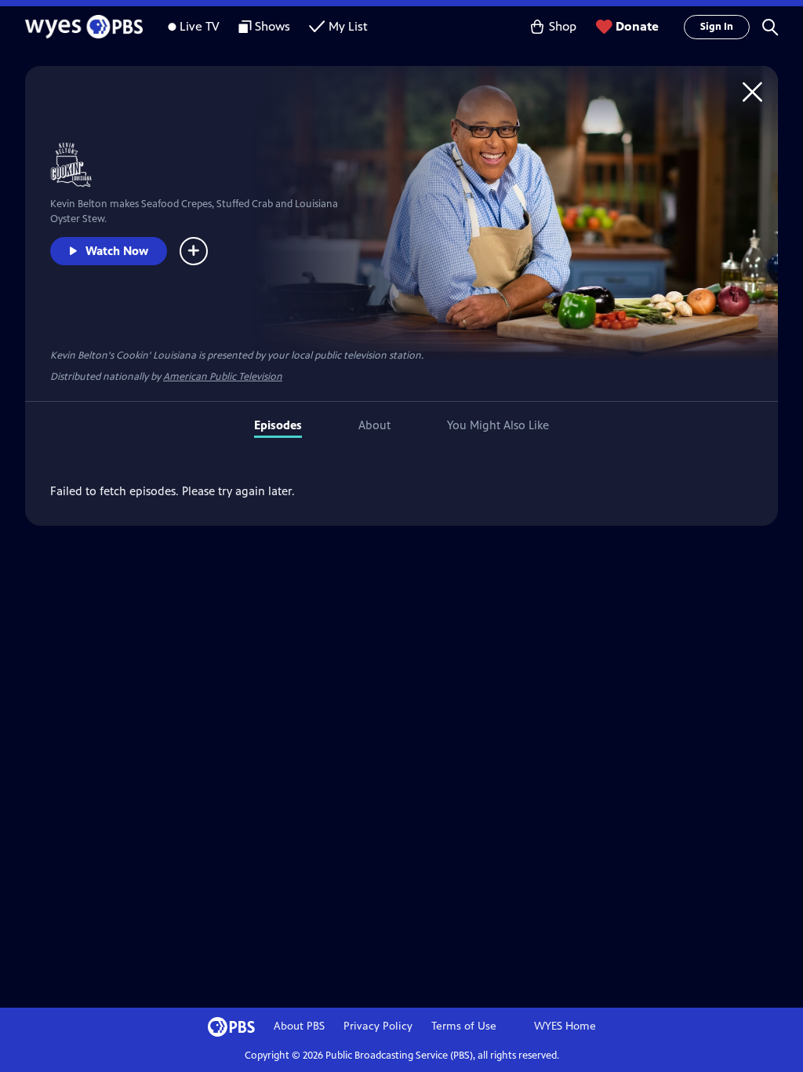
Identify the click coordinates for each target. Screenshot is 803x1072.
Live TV (200, 26)
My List (348, 26)
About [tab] (374, 424)
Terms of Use (463, 1026)
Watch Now (116, 250)
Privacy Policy (377, 1026)
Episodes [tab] (278, 424)
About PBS (299, 1026)
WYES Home (565, 1026)
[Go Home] (752, 91)
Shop (562, 26)
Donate (637, 26)
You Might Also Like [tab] (498, 424)
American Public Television (222, 376)
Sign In (716, 26)
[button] (770, 26)
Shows (272, 26)
